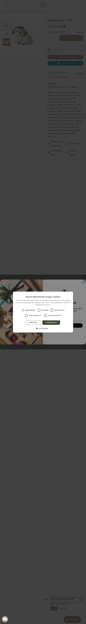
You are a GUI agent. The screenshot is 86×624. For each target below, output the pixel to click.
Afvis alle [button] (33, 322)
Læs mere (47, 305)
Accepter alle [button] (51, 322)
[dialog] (43, 311)
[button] (43, 328)
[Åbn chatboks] (5, 619)
